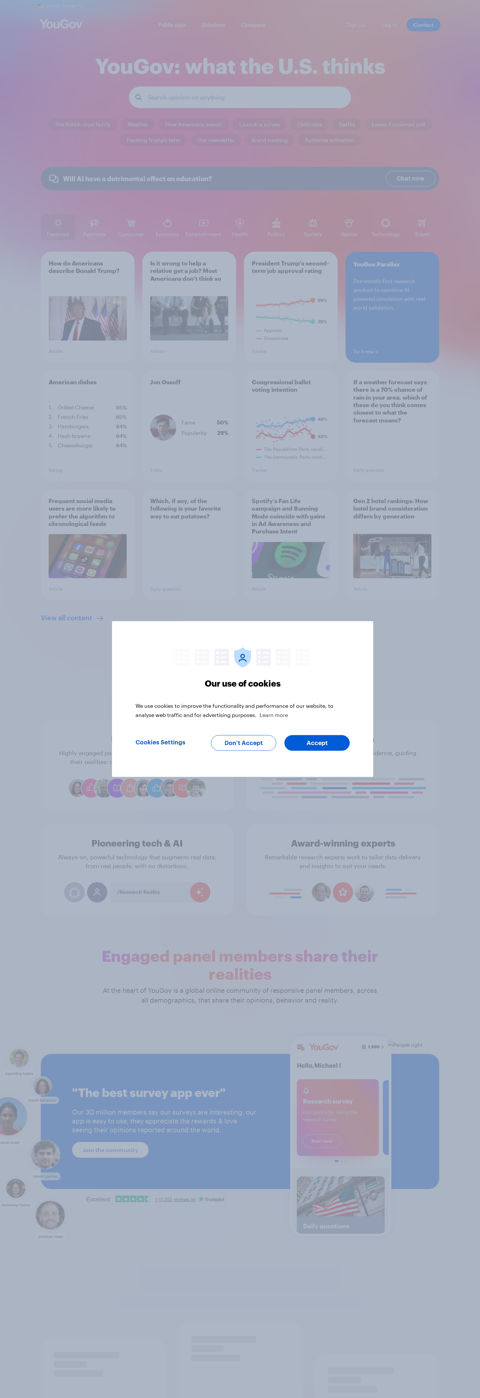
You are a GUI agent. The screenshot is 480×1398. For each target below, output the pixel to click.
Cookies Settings (160, 742)
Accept (317, 743)
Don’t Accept (244, 743)
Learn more (274, 715)
